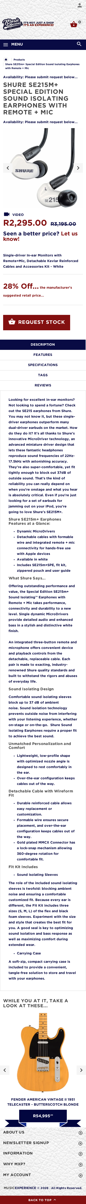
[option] (43, 168)
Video (18, 215)
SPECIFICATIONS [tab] (43, 365)
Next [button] (78, 168)
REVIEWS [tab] (43, 385)
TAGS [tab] (43, 375)
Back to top (40, 1200)
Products (19, 60)
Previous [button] (8, 168)
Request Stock (40, 322)
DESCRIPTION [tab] (43, 344)
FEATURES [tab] (42, 354)
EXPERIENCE (20, 1188)
